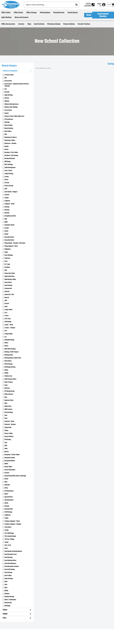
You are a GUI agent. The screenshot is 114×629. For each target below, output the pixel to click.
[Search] (77, 5)
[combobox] (49, 5)
